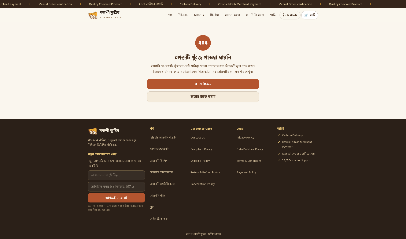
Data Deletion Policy (250, 149)
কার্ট (309, 15)
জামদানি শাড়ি (157, 195)
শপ (170, 15)
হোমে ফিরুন (203, 84)
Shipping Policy (200, 160)
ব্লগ (152, 207)
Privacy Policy (245, 137)
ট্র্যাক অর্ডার (290, 15)
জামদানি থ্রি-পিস (158, 160)
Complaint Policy (201, 149)
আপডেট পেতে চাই (116, 198)
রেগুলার (199, 15)
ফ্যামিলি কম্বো (255, 15)
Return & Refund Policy (205, 172)
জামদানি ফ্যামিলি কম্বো (162, 184)
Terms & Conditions (249, 160)
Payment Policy (246, 172)
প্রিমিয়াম (183, 15)
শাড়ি (273, 15)
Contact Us (198, 137)
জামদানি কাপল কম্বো (161, 172)
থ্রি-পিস (214, 15)
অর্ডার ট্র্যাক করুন (203, 96)
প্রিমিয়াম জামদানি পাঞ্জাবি (163, 137)
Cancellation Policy (203, 184)
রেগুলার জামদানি (159, 149)
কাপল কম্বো (232, 15)
